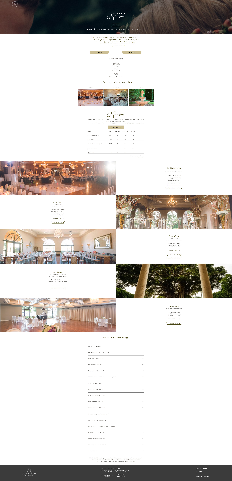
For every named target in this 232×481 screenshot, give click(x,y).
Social (141, 87)
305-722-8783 (113, 123)
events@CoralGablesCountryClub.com (121, 471)
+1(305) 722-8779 (110, 470)
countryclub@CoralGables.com (122, 470)
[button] (216, 4)
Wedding (90, 87)
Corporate (116, 87)
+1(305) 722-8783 (108, 471)
